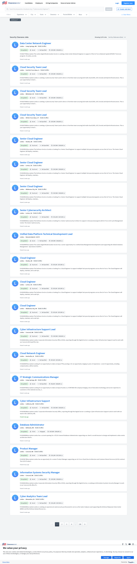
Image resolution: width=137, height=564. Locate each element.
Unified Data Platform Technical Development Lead (46, 234)
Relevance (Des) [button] (118, 37)
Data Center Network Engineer (35, 43)
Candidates (29, 3)
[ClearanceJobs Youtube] (129, 544)
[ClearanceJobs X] (126, 544)
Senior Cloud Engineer (31, 138)
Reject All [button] (117, 557)
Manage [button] (106, 557)
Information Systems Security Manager (40, 472)
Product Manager (29, 448)
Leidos (22, 46)
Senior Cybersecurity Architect (35, 210)
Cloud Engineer (28, 257)
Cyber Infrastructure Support (35, 400)
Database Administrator (32, 424)
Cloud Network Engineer (32, 353)
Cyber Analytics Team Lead (33, 496)
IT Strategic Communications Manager (39, 377)
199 (80, 524)
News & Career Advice (68, 3)
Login (117, 3)
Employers (39, 3)
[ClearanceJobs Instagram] (133, 544)
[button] (22, 14)
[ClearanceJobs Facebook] (123, 544)
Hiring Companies (52, 3)
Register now (128, 3)
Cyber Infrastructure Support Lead (37, 329)
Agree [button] (129, 557)
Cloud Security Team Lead (33, 67)
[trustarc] (131, 562)
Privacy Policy (6, 562)
